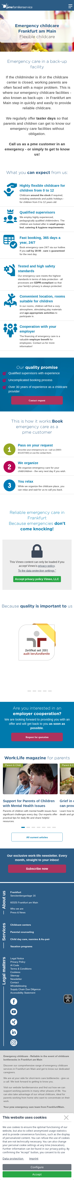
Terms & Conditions (20, 968)
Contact (14, 982)
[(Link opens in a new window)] (13, 1001)
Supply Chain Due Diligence (25, 989)
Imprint (33, 1158)
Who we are (16, 908)
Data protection (13, 1158)
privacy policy (46, 565)
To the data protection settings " (37, 570)
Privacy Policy (17, 961)
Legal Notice (17, 958)
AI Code (14, 965)
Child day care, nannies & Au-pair (30, 939)
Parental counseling (22, 932)
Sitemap (14, 975)
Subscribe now (37, 868)
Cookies (14, 972)
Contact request (37, 400)
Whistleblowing (18, 985)
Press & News (17, 912)
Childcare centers (20, 924)
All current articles (37, 837)
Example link (7, 181)
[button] (24, 691)
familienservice (30, 1087)
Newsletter (16, 979)
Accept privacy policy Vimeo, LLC (37, 579)
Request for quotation (37, 737)
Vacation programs (21, 946)
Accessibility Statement (22, 992)
